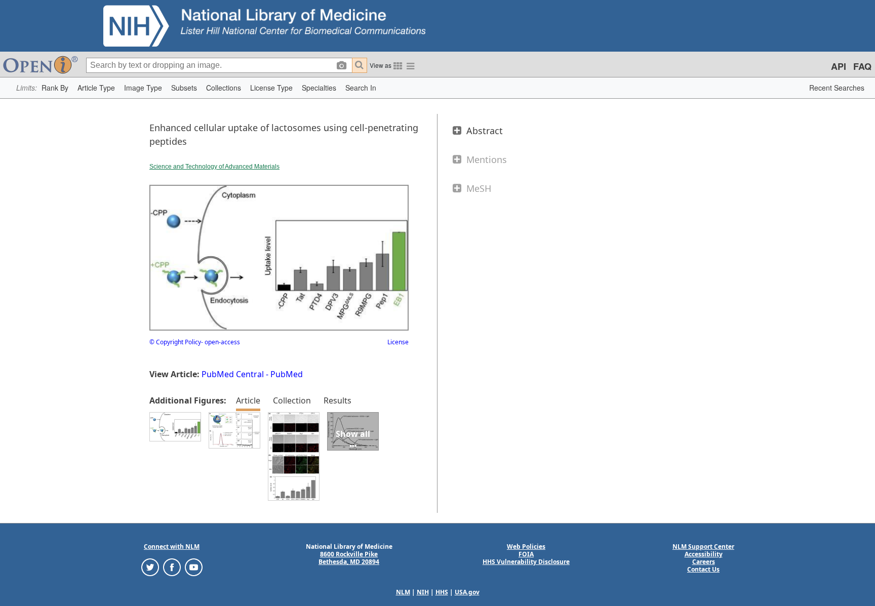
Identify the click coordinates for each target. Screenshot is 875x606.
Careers (703, 561)
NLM (403, 592)
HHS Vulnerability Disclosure (526, 561)
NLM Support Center (703, 546)
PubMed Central (233, 374)
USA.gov (467, 592)
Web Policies (526, 546)
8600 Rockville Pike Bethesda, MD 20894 (349, 558)
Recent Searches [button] (836, 88)
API (838, 66)
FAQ (862, 66)
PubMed (286, 374)
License (398, 342)
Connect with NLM (172, 546)
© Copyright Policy (175, 342)
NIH (423, 592)
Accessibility (704, 554)
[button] (54, 87)
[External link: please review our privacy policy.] (150, 566)
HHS (441, 592)
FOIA (526, 554)
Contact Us (703, 569)
